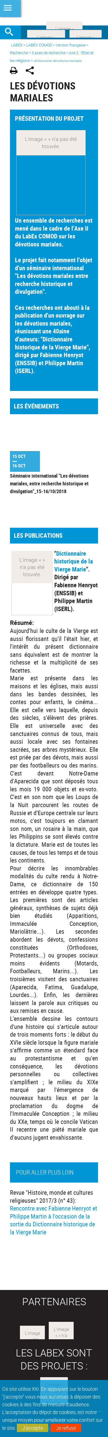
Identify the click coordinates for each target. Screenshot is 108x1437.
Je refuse (66, 1428)
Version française (71, 45)
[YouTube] (64, 25)
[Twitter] (86, 33)
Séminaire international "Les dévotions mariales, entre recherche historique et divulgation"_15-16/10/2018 (49, 483)
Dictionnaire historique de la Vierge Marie (73, 561)
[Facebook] (46, 33)
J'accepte (32, 1428)
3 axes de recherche (48, 52)
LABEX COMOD (39, 45)
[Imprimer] (15, 71)
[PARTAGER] (32, 71)
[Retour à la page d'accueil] (54, 12)
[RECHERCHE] (11, 32)
